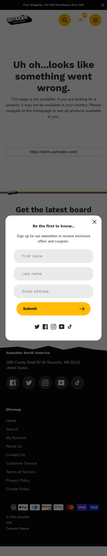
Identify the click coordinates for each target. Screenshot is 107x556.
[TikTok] (70, 326)
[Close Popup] (94, 221)
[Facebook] (45, 326)
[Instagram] (53, 326)
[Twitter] (37, 326)
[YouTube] (61, 326)
